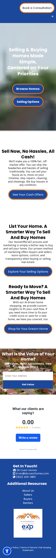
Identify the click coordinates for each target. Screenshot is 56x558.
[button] (52, 16)
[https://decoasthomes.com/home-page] (28, 523)
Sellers (28, 494)
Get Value (28, 384)
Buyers (28, 499)
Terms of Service (28, 547)
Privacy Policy (12, 547)
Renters (28, 503)
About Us (28, 490)
